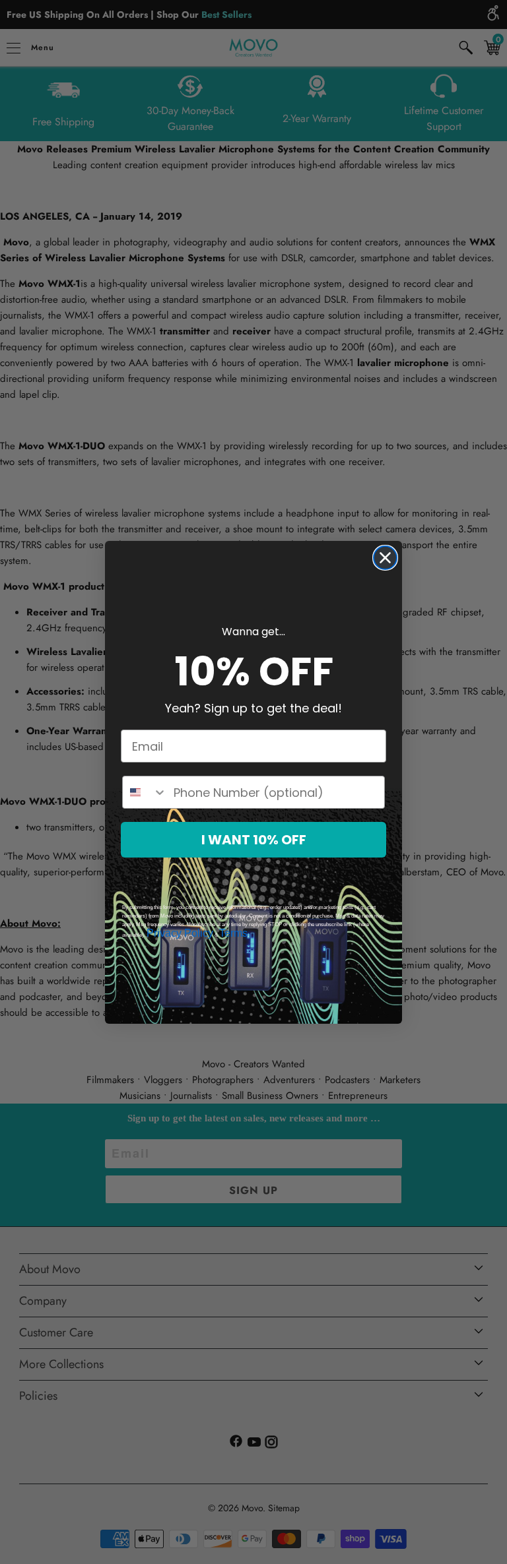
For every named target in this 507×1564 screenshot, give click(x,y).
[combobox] (145, 792)
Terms (233, 933)
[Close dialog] (385, 557)
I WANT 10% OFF (253, 839)
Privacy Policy (180, 933)
